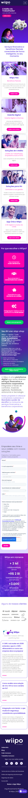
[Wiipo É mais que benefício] (5, 3)
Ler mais (4, 675)
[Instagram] (11, 763)
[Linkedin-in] (6, 763)
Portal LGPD (4, 781)
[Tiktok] (21, 763)
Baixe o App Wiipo (14, 784)
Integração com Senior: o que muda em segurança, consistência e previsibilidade (13, 710)
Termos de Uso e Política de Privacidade (12, 771)
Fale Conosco (6, 753)
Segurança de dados (7, 778)
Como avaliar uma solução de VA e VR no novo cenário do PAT (13, 685)
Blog (3, 750)
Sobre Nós (4, 747)
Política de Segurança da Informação (11, 774)
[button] (11, 41)
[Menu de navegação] (25, 3)
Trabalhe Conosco (7, 756)
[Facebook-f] (16, 763)
